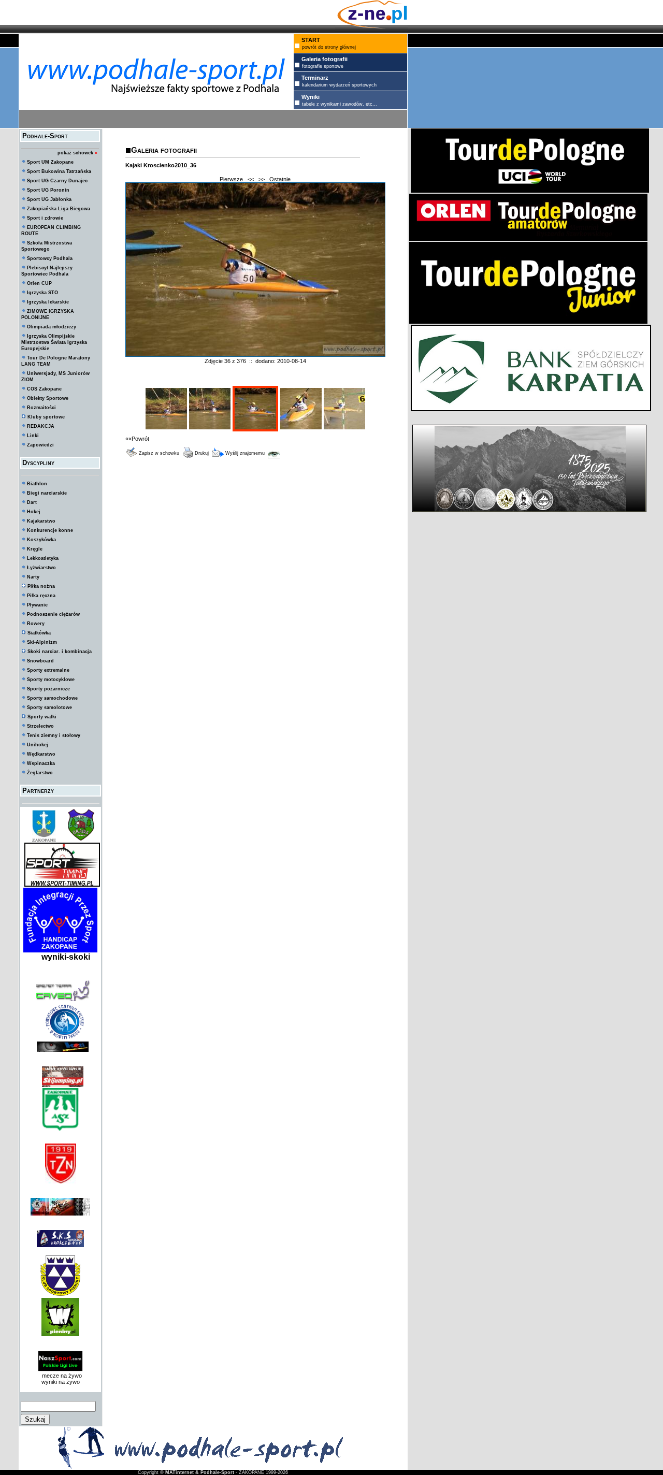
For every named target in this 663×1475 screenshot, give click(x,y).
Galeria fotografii (164, 150)
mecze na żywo (60, 1375)
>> (261, 179)
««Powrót (137, 439)
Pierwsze (231, 179)
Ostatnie (280, 179)
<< (251, 179)
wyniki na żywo (60, 1382)
